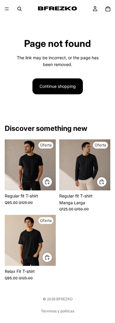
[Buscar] (19, 8)
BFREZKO (64, 299)
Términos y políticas (57, 311)
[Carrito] (107, 8)
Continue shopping (58, 86)
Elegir (106, 183)
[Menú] (7, 9)
